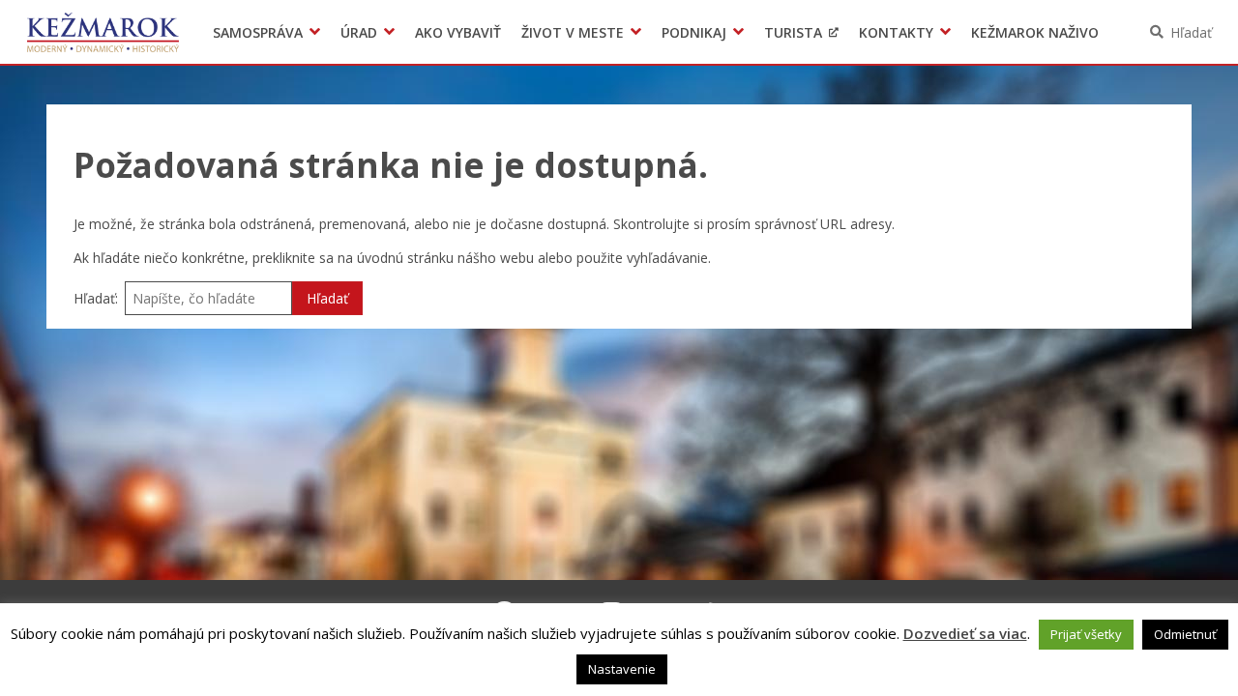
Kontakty (896, 32)
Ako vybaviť (458, 32)
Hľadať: (96, 298)
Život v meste (572, 32)
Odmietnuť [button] (1185, 634)
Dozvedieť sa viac (965, 633)
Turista (793, 32)
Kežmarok (103, 32)
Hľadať (1191, 32)
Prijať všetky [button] (1086, 634)
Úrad (358, 32)
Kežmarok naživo (1035, 32)
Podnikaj (694, 32)
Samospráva (258, 32)
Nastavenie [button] (622, 669)
